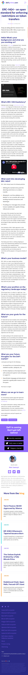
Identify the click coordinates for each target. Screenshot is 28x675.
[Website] (9, 471)
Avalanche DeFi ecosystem (8, 633)
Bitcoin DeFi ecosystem (7, 619)
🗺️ (9, 661)
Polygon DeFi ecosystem (8, 621)
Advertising (4, 647)
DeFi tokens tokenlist (7, 636)
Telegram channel (15, 448)
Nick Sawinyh (10, 23)
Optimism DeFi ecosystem (8, 627)
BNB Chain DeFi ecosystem (9, 630)
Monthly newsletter (15, 438)
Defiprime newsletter (7, 638)
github (23, 410)
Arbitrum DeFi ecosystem (8, 624)
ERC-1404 (10, 45)
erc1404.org (4, 401)
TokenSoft (17, 65)
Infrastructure (12, 419)
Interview (4, 419)
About (3, 641)
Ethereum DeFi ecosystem (8, 613)
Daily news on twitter (15, 443)
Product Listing (5, 644)
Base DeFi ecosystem (7, 616)
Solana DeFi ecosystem (7, 610)
